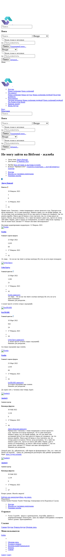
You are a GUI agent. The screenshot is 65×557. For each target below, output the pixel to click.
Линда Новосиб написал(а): (17, 429)
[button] (3, 62)
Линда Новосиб (22, 159)
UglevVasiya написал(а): (16, 340)
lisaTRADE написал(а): (16, 382)
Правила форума (19, 527)
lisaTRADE (5, 312)
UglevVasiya (5, 267)
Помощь (11, 548)
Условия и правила (14, 544)
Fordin (3, 232)
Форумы (10, 527)
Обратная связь (31, 527)
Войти (3, 535)
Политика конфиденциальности (19, 546)
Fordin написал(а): (14, 295)
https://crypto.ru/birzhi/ (14, 454)
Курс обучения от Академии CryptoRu (27, 165)
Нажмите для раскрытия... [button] (17, 300)
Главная (4, 527)
